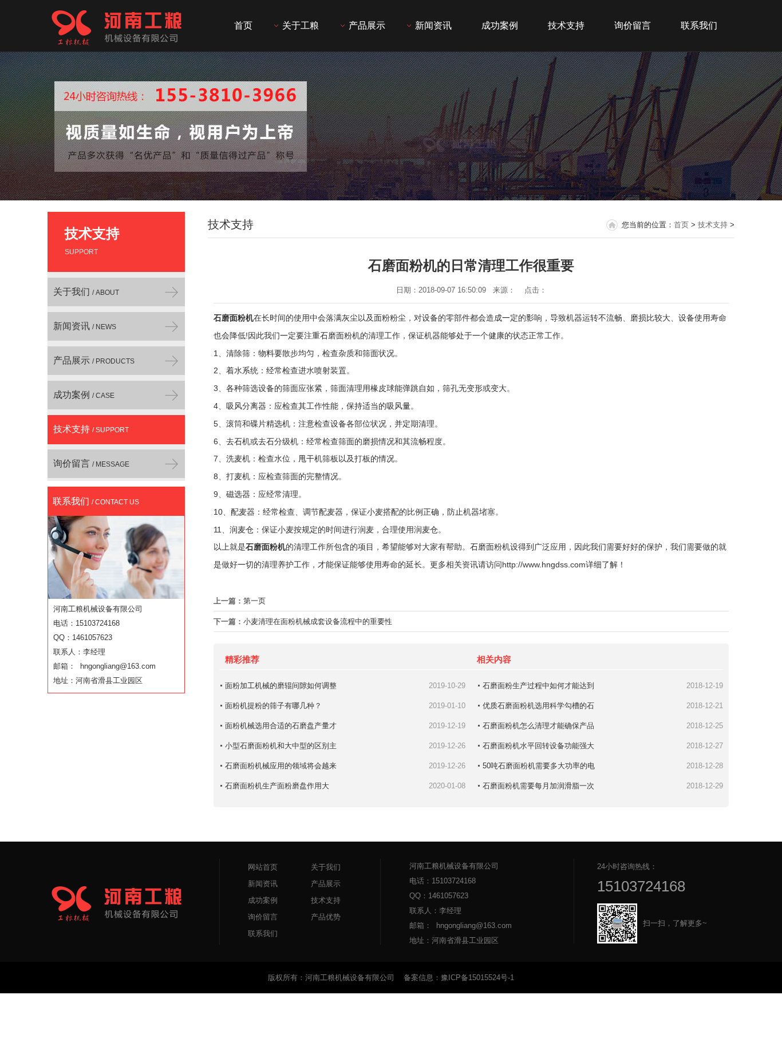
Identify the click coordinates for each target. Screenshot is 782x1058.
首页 (243, 25)
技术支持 (566, 25)
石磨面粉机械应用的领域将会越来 (281, 765)
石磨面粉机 (234, 317)
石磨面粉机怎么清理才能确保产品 (538, 725)
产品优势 (326, 917)
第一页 (254, 601)
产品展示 (367, 25)
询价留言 (632, 25)
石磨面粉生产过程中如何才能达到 (538, 685)
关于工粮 (300, 25)
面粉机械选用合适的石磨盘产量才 (281, 725)
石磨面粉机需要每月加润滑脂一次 (538, 785)
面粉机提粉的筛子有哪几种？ (273, 705)
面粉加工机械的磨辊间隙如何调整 (281, 685)
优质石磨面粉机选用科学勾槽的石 (538, 705)
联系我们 (699, 25)
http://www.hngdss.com (544, 564)
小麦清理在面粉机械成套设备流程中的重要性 (317, 621)
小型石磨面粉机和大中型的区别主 (281, 745)
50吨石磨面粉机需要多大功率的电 (539, 765)
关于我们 (86, 292)
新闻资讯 (433, 25)
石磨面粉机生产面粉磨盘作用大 (277, 785)
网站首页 (263, 867)
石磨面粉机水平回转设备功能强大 (538, 745)
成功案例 (499, 25)
